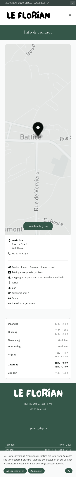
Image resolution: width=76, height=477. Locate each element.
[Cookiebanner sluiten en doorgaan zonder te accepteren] (68, 470)
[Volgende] (70, 15)
